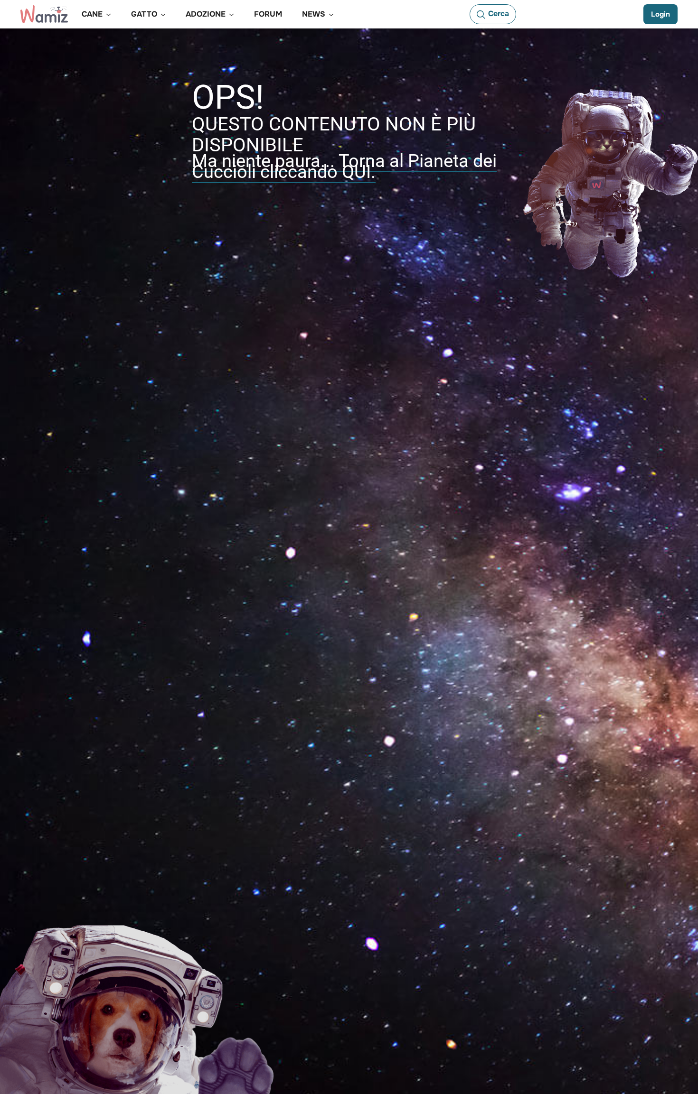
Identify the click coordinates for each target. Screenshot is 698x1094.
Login (660, 14)
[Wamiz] (44, 14)
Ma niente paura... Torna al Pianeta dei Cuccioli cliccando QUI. (344, 166)
